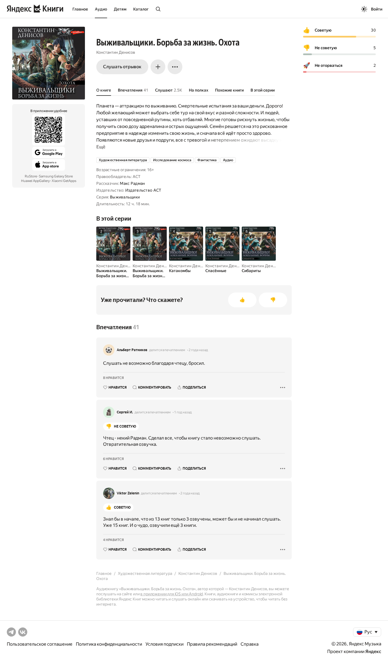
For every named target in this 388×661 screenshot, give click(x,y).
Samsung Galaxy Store (56, 176)
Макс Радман (132, 183)
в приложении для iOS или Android (171, 594)
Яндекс (373, 651)
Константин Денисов (115, 52)
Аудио (101, 9)
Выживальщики (125, 197)
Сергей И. (125, 412)
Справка (249, 644)
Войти (376, 9)
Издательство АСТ (143, 190)
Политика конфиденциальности (109, 644)
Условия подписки (164, 644)
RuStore (31, 176)
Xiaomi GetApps (64, 181)
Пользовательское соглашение (39, 644)
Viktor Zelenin (128, 493)
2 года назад (198, 350)
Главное (80, 9)
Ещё (100, 147)
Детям (120, 9)
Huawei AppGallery (35, 181)
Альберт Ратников (132, 350)
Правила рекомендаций (212, 644)
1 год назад (183, 412)
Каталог (141, 9)
